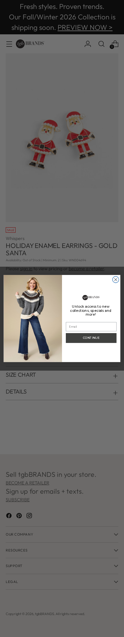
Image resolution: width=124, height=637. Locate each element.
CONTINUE (91, 338)
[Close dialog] (116, 279)
